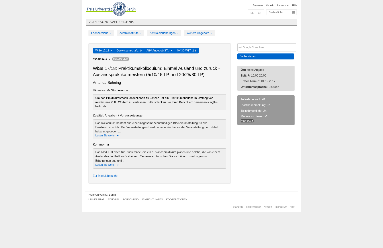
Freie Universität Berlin (102, 194)
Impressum (283, 5)
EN (259, 13)
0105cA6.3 (247, 121)
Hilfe (294, 5)
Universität (96, 199)
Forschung (131, 199)
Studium (113, 199)
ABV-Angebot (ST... (159, 50)
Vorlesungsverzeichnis (111, 22)
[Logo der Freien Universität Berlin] (111, 9)
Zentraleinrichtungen (163, 33)
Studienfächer (276, 12)
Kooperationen (176, 199)
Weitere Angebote (198, 33)
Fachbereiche (100, 33)
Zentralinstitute (129, 33)
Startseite (258, 5)
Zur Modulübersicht (105, 175)
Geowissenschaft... (129, 50)
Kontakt (270, 5)
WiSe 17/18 (103, 50)
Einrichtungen (152, 199)
